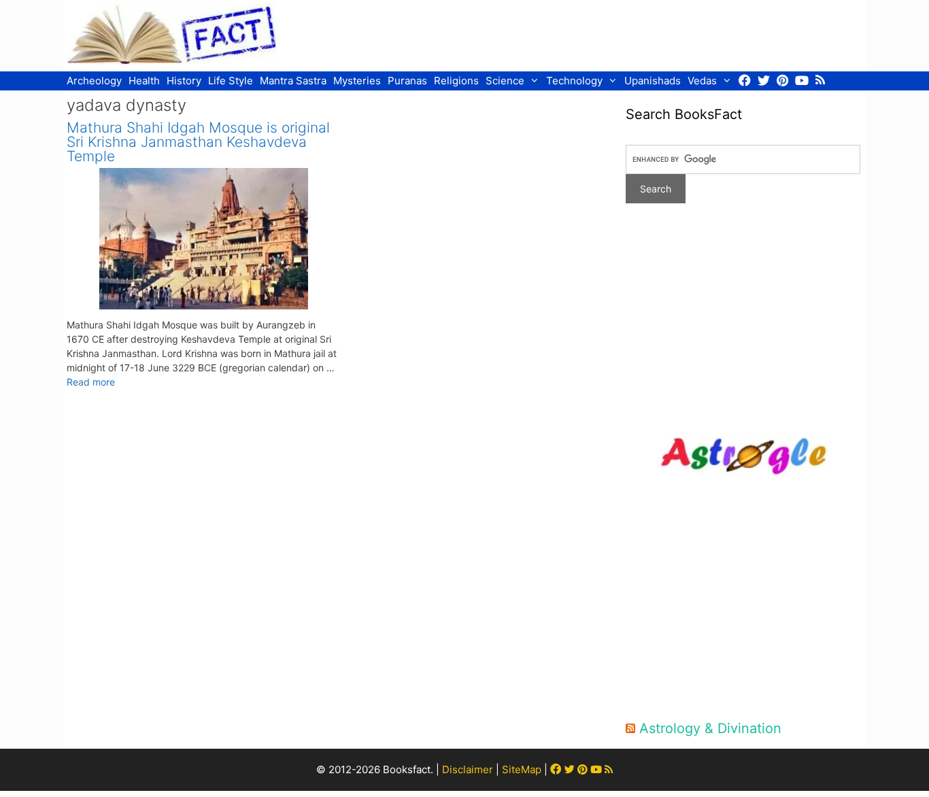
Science (505, 80)
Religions (456, 80)
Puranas (407, 80)
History (184, 80)
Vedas (702, 80)
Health (144, 80)
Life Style (230, 80)
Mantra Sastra (293, 80)
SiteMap (521, 769)
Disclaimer (467, 769)
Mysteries (357, 80)
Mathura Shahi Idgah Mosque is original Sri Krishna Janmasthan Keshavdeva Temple (198, 142)
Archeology (94, 80)
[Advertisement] (614, 34)
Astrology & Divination (710, 728)
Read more (91, 382)
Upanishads (652, 80)
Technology (574, 80)
